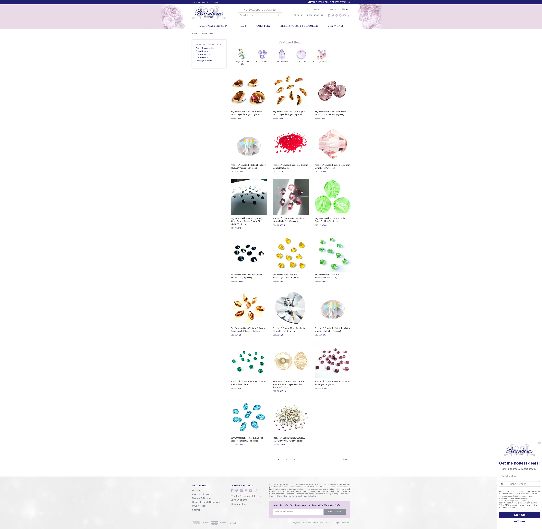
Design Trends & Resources (206, 502)
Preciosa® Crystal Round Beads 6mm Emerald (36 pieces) (248, 383)
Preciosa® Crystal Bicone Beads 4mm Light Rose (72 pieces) (332, 166)
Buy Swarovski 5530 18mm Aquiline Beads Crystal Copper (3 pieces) (290, 113)
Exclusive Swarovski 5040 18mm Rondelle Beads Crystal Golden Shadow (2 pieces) (288, 384)
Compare (248, 90)
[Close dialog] (539, 442)
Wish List (333, 9)
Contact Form (240, 504)
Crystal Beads (202, 51)
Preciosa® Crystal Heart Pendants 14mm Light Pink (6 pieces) (289, 220)
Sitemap (196, 509)
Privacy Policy (199, 505)
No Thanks (519, 521)
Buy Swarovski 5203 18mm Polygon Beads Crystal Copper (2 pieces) (248, 329)
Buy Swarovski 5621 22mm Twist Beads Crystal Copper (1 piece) (246, 113)
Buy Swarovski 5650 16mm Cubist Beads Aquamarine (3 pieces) (247, 439)
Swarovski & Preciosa (213, 25)
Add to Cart (248, 95)
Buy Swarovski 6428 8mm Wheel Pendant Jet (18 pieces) (246, 276)
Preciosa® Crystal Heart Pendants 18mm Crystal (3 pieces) (289, 329)
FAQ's (243, 25)
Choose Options (290, 95)
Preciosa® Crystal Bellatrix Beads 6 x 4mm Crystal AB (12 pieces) (248, 166)
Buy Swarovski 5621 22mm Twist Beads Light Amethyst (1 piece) (330, 113)
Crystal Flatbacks (203, 57)
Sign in (306, 9)
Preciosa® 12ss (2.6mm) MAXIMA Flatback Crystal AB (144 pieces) (289, 439)
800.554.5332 (240, 500)
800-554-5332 (315, 15)
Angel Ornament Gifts (205, 48)
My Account (319, 9)
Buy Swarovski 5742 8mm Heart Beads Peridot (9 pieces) (330, 276)
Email (299, 15)
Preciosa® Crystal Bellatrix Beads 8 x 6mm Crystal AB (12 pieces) (332, 329)
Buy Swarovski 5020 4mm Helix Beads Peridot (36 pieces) (330, 220)
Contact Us (336, 25)
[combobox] (503, 484)
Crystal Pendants (203, 54)
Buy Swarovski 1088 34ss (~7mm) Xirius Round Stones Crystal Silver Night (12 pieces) (247, 221)
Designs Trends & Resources (299, 25)
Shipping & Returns (201, 498)
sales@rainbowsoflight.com (247, 496)
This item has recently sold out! (248, 148)
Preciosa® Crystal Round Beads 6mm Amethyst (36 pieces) (332, 383)
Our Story (263, 25)
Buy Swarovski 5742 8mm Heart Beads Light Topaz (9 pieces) (288, 276)
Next (345, 459)
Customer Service (201, 494)
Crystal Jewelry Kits (204, 61)
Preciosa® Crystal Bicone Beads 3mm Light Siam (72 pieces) (290, 166)
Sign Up (519, 514)
